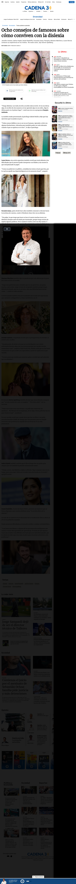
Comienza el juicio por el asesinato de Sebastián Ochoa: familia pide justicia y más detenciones (63, 95)
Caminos (12, 2)
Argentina (30, 11)
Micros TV (70, 19)
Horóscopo (58, 2)
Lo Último (25, 11)
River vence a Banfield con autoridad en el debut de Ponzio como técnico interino (63, 59)
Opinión (18, 2)
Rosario (45, 11)
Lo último (62, 52)
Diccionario (63, 19)
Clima (53, 2)
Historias (50, 19)
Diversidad (38, 17)
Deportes (7, 2)
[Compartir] (21, 99)
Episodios (60, 111)
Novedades (38, 19)
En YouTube (48, 2)
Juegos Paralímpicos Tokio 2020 (11, 19)
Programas (23, 2)
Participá (72, 2)
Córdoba (38, 11)
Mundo (51, 11)
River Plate (59, 56)
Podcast (58, 153)
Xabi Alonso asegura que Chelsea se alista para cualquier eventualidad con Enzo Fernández (64, 86)
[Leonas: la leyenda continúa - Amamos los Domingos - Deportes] (54, 110)
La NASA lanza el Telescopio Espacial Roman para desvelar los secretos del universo (63, 77)
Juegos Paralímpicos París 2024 (27, 19)
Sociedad (59, 91)
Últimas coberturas (32, 2)
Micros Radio (57, 19)
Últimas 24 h (41, 2)
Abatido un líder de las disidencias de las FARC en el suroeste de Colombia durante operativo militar (64, 68)
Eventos (45, 19)
